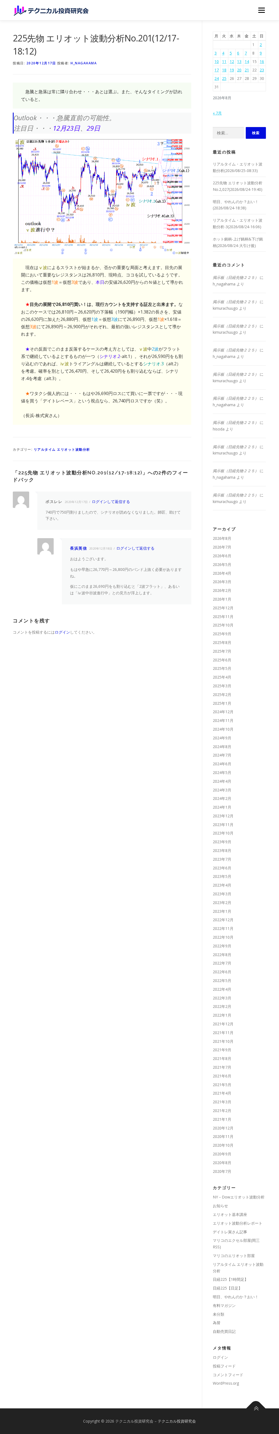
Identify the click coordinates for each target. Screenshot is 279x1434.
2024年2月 (222, 798)
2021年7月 (222, 1067)
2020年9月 (222, 1153)
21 (247, 70)
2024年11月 (223, 720)
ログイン (62, 632)
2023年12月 (223, 815)
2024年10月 (223, 729)
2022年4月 (222, 989)
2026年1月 (222, 599)
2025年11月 (223, 616)
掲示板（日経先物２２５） (236, 277)
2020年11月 (223, 1136)
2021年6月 (222, 1075)
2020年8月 (222, 1162)
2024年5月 (222, 772)
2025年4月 (222, 677)
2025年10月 (223, 625)
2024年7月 (222, 755)
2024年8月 (222, 746)
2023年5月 (222, 876)
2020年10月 (223, 1145)
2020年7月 (222, 1171)
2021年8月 (222, 1058)
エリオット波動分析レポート (237, 1223)
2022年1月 (222, 1015)
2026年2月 (222, 590)
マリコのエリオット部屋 (234, 1255)
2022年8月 (222, 954)
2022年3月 (222, 998)
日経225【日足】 (227, 1288)
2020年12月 (223, 1128)
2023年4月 (222, 885)
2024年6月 (222, 763)
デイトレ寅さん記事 (230, 1231)
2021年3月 (222, 1101)
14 (247, 61)
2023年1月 (222, 911)
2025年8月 (222, 642)
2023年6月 (222, 867)
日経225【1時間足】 (230, 1279)
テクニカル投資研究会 (177, 1421)
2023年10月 (223, 833)
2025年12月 (223, 607)
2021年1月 (222, 1119)
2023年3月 (222, 893)
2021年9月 (222, 1049)
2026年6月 (222, 555)
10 (216, 61)
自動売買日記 (224, 1331)
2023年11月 (223, 824)
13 (239, 61)
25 (224, 78)
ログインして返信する (111, 501)
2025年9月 (222, 633)
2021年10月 (223, 1041)
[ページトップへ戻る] (256, 1408)
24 (216, 78)
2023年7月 (222, 859)
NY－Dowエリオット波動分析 (239, 1197)
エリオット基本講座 (230, 1214)
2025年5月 (222, 668)
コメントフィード (228, 1374)
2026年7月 (222, 547)
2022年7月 (222, 963)
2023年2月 (222, 902)
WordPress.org (226, 1383)
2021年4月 (222, 1093)
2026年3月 (222, 581)
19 (232, 70)
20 (239, 70)
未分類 (218, 1314)
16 (262, 61)
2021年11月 (223, 1032)
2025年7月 (222, 651)
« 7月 (217, 113)
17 (216, 70)
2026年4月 (222, 573)
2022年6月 (222, 971)
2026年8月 (222, 538)
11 (224, 61)
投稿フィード (224, 1366)
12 (232, 61)
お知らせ (220, 1205)
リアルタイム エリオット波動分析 (62, 449)
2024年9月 (222, 737)
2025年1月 (222, 703)
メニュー (261, 10)
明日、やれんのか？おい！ (236, 1296)
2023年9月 (222, 841)
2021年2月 (222, 1110)
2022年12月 (223, 919)
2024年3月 (222, 790)
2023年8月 (222, 850)
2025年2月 (222, 694)
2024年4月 (222, 781)
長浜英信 (78, 548)
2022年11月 (223, 928)
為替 (216, 1322)
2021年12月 (223, 1023)
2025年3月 (222, 685)
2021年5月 (222, 1084)
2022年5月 (222, 980)
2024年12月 (223, 711)
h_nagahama (84, 63)
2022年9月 (222, 945)
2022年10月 (223, 937)
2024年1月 (222, 807)
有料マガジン (224, 1305)
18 (224, 70)
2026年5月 (222, 564)
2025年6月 (222, 659)
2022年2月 (222, 1006)
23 (262, 70)
